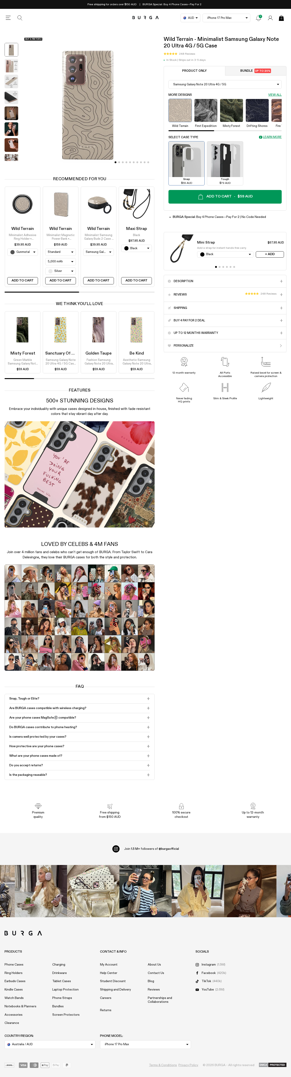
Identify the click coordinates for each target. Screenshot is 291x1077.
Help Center (108, 973)
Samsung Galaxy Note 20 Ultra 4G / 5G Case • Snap (60, 362)
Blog (151, 981)
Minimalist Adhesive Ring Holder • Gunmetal (22, 237)
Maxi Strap (136, 229)
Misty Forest (22, 353)
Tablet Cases (61, 981)
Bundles (58, 1006)
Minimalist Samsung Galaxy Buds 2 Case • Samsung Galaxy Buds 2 (98, 237)
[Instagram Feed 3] (250, 891)
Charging (58, 964)
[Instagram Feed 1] (145, 891)
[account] (270, 18)
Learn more (272, 137)
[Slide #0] (115, 162)
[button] (179, 54)
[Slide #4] (130, 162)
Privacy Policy (188, 1065)
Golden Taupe (98, 353)
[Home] (146, 18)
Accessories (14, 1014)
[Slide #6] (137, 162)
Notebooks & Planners (20, 1006)
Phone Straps (62, 998)
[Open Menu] (8, 18)
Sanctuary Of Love (63, 353)
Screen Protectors (66, 1014)
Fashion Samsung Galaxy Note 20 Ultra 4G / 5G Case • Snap (98, 362)
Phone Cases (14, 964)
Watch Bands (14, 998)
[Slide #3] (126, 162)
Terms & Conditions (163, 1065)
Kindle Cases (14, 989)
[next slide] (11, 164)
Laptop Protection (65, 989)
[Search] (20, 18)
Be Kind (136, 353)
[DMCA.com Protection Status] (272, 1065)
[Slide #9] (148, 162)
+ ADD (270, 254)
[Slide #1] (119, 162)
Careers (105, 998)
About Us (154, 964)
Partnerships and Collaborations (160, 999)
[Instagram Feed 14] (93, 891)
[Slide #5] (134, 162)
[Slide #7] (141, 162)
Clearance (12, 1023)
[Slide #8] (145, 162)
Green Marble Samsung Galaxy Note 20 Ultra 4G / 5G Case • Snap (23, 362)
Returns (105, 1010)
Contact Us (156, 973)
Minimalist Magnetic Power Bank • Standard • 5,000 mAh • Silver (60, 237)
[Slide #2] (123, 162)
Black (136, 235)
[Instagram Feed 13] (41, 891)
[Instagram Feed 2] (198, 891)
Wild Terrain (22, 229)
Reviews (154, 989)
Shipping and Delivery (115, 989)
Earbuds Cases (15, 981)
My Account (109, 964)
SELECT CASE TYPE (183, 137)
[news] (258, 18)
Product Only (194, 70)
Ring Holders (14, 973)
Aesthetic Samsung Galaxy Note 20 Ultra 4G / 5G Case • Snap (136, 362)
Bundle (255, 70)
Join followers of (151, 848)
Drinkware (59, 973)
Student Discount (113, 981)
